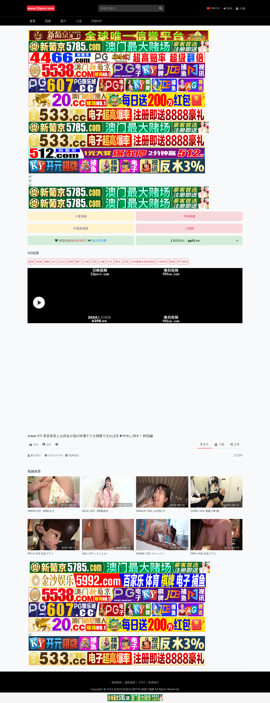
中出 (110, 261)
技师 (70, 261)
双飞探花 (183, 261)
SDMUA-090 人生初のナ (151, 510)
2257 (142, 682)
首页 (32, 21)
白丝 (62, 261)
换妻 (172, 261)
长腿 (102, 261)
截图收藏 (72, 240)
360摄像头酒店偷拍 (142, 261)
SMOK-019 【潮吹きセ (41, 510)
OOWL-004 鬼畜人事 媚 (204, 510)
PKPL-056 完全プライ (203, 553)
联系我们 (153, 682)
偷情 (31, 261)
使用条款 (116, 682)
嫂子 (78, 261)
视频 (48, 21)
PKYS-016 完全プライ (41, 553)
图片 (63, 21)
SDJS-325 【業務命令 (95, 510)
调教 (46, 261)
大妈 (86, 261)
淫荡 (94, 261)
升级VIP (96, 21)
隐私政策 (130, 682)
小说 (79, 21)
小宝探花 (162, 261)
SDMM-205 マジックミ (150, 553)
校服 (39, 261)
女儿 (54, 261)
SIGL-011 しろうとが (94, 553)
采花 (125, 261)
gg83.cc (194, 240)
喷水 (117, 261)
